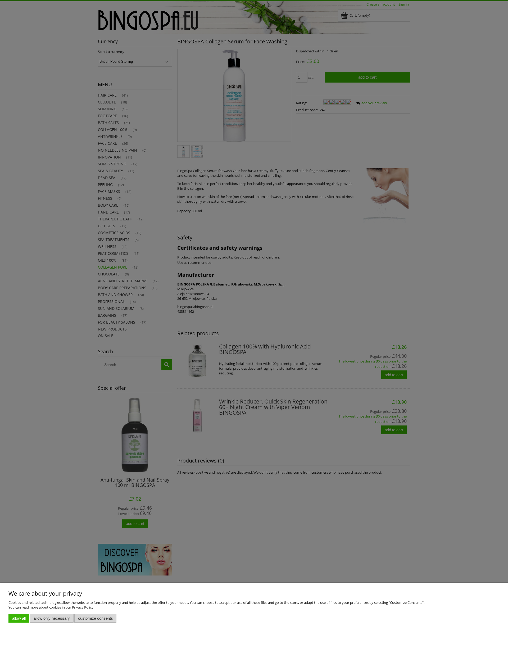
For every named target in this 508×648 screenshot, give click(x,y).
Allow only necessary (52, 618)
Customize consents (95, 618)
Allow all (19, 618)
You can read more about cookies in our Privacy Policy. (51, 607)
